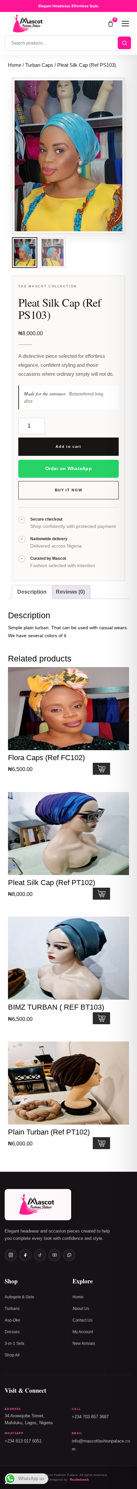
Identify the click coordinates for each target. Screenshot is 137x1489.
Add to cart (68, 446)
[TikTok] (40, 1255)
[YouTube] (55, 1255)
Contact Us (82, 1320)
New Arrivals (83, 1343)
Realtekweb (79, 1479)
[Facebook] (25, 1255)
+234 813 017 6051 (23, 1441)
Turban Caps (39, 65)
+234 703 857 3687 (90, 1417)
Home (14, 65)
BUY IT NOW (68, 490)
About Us (80, 1308)
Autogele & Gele (19, 1297)
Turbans (12, 1308)
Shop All (12, 1355)
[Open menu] (125, 24)
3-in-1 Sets (14, 1343)
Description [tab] (32, 592)
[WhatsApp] (69, 1255)
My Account (82, 1332)
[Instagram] (11, 1255)
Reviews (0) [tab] (70, 592)
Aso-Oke (12, 1320)
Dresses (12, 1332)
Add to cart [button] (101, 769)
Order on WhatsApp (68, 468)
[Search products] (124, 43)
